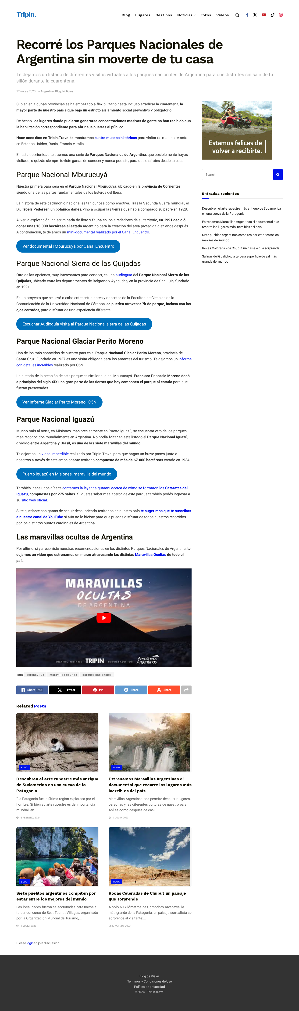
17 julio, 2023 (119, 817)
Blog (126, 15)
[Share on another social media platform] (186, 690)
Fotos (205, 15)
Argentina (47, 91)
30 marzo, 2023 (121, 925)
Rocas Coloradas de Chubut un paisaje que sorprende (240, 248)
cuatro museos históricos (116, 138)
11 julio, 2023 (27, 925)
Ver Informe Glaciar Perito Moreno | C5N (59, 402)
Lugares (142, 15)
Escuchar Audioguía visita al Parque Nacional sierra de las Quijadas (84, 324)
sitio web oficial (34, 500)
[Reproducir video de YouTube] (104, 617)
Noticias (184, 15)
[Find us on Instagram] (281, 15)
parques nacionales (96, 674)
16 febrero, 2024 (29, 817)
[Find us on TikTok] (272, 15)
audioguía (124, 275)
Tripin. (26, 14)
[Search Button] (237, 15)
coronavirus (35, 674)
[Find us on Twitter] (255, 15)
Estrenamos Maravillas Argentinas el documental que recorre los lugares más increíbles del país (150, 784)
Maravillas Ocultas (150, 554)
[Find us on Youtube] (264, 15)
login (30, 943)
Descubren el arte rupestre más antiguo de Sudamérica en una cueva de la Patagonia (57, 784)
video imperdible (55, 454)
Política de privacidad (149, 987)
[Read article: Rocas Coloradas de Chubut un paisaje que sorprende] (150, 857)
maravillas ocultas (63, 674)
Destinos (164, 15)
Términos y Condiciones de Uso (149, 981)
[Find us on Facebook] (247, 15)
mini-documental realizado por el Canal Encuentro (107, 232)
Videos (222, 15)
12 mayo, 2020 (26, 91)
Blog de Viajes (149, 976)
